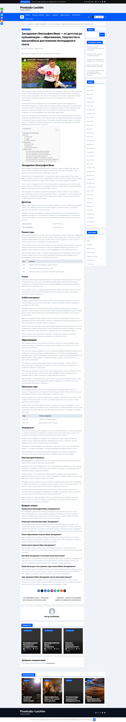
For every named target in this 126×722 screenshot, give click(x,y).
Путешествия (76, 15)
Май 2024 (89, 129)
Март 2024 (90, 137)
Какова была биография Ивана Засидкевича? (39, 151)
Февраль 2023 (91, 167)
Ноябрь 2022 (90, 179)
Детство (25, 135)
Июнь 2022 (90, 198)
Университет (29, 146)
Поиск (90, 30)
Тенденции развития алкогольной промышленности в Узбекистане (95, 48)
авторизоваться (50, 663)
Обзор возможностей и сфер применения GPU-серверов (95, 65)
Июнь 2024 (90, 125)
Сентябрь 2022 (91, 187)
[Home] (22, 17)
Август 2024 (90, 117)
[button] (105, 17)
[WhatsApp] (1, 9)
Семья (27, 138)
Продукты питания (38, 15)
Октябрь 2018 (90, 218)
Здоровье (55, 15)
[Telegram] (1, 14)
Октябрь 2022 (90, 183)
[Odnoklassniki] (1, 20)
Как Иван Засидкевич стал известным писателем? (40, 157)
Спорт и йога (29, 19)
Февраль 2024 (91, 140)
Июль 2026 (90, 90)
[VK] (1, 17)
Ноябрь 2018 (90, 214)
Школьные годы (30, 144)
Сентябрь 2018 (91, 222)
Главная (27, 15)
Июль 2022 (90, 195)
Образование (27, 142)
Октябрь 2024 (91, 110)
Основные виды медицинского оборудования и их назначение (95, 60)
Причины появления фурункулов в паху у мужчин (73, 646)
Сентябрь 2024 (91, 113)
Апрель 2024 (90, 133)
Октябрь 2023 (90, 156)
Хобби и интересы (30, 140)
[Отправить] (1, 23)
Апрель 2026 (90, 102)
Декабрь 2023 (91, 148)
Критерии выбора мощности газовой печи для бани (95, 54)
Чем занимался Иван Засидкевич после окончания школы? (42, 161)
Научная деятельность (32, 147)
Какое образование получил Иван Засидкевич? (39, 154)
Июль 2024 (90, 121)
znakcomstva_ (71, 648)
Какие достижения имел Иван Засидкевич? (38, 152)
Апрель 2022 (90, 206)
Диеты (48, 15)
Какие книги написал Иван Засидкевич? (37, 156)
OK (94, 719)
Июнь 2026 (90, 94)
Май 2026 (89, 98)
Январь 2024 (90, 144)
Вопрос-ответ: (27, 149)
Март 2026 (90, 106)
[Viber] (1, 11)
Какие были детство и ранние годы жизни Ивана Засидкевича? (43, 159)
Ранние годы (29, 137)
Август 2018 (90, 225)
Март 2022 (90, 210)
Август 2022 (90, 191)
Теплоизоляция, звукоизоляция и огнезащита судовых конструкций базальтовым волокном (95, 73)
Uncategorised (26, 29)
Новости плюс (91, 252)
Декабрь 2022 (91, 175)
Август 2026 (90, 86)
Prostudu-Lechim (32, 7)
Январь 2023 (90, 171)
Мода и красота (65, 15)
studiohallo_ (31, 48)
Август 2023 (90, 160)
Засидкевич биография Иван (31, 133)
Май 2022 (89, 202)
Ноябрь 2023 (90, 152)
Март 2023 (90, 164)
